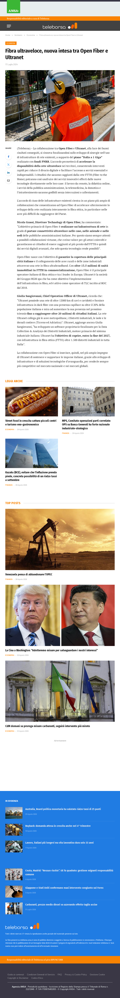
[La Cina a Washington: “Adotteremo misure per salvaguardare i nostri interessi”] (60, 615)
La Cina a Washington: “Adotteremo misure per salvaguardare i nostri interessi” (51, 650)
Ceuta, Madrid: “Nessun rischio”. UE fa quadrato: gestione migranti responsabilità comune (69, 872)
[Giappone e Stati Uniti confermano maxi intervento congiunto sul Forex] (13, 892)
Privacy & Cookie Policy (76, 974)
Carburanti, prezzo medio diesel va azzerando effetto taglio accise (61, 904)
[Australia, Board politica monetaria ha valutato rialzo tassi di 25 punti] (13, 813)
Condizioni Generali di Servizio (41, 974)
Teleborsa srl (40, 959)
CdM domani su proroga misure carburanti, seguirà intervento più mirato (47, 726)
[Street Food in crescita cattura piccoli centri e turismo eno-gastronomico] (31, 401)
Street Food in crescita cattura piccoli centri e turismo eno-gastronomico (30, 422)
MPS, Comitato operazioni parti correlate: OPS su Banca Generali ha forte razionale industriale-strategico (86, 424)
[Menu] (9, 25)
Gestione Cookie (97, 974)
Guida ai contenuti (16, 974)
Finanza (65, 433)
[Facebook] (8, 157)
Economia (11, 43)
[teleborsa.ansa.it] (60, 26)
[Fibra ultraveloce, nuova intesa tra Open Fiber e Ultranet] (60, 105)
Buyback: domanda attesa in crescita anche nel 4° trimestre (58, 826)
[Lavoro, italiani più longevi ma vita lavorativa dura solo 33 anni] (13, 846)
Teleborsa (44, 18)
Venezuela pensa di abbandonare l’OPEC (28, 574)
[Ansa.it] (13, 8)
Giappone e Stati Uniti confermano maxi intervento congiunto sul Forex (64, 887)
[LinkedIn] (8, 172)
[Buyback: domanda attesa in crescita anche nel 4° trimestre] (13, 830)
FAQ (60, 974)
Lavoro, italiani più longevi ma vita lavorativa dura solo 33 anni (59, 842)
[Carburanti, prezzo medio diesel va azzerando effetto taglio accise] (13, 908)
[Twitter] (8, 164)
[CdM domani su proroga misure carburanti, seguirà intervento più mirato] (60, 691)
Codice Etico (37, 978)
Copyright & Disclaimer (18, 978)
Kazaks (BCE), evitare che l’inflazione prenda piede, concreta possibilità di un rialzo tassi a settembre (31, 476)
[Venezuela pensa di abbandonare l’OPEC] (60, 539)
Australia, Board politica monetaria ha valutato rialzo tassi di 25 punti (63, 809)
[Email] (8, 180)
